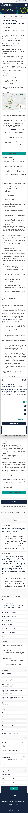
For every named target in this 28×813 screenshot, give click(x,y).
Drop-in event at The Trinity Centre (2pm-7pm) (13, 697)
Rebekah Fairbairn (6, 757)
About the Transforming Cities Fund (11, 733)
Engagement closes (7, 702)
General (5, 712)
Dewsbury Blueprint (6, 45)
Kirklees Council (6, 774)
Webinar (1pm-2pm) (7, 679)
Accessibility (21, 798)
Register (14, 788)
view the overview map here (11, 87)
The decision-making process (10, 725)
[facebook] (10, 795)
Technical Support (5, 801)
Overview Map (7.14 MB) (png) (9, 616)
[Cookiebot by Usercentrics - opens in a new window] (21, 380)
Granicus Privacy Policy (20, 801)
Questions (14, 501)
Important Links (6, 771)
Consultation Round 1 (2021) (9, 778)
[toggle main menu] (26, 5)
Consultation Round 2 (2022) (9, 782)
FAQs (3, 709)
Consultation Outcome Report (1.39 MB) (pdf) (14, 605)
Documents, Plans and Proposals (11, 596)
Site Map (12, 801)
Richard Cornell (5, 742)
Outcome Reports (7, 599)
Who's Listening (6, 738)
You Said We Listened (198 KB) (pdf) (12, 607)
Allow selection (14, 427)
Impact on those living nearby (10, 720)
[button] (2, 27)
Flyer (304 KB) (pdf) (7, 620)
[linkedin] (17, 795)
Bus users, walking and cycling (10, 716)
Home (5, 16)
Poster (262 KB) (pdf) (7, 624)
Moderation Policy (13, 798)
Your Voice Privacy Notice (10, 804)
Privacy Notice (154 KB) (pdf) (9, 632)
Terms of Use (6, 798)
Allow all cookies (14, 423)
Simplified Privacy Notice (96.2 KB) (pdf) (11, 636)
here (3, 40)
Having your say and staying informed (11, 729)
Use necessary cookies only (14, 432)
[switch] (25, 406)
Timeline (4, 641)
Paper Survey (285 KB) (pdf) (9, 628)
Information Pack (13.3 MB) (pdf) (10, 612)
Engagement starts (7, 673)
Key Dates (5, 670)
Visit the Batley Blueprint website (8, 319)
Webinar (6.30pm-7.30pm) (8, 684)
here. (23, 33)
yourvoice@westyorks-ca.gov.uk (11, 174)
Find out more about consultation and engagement (14, 807)
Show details (21, 419)
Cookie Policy (19, 804)
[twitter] (13, 795)
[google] (15, 795)
